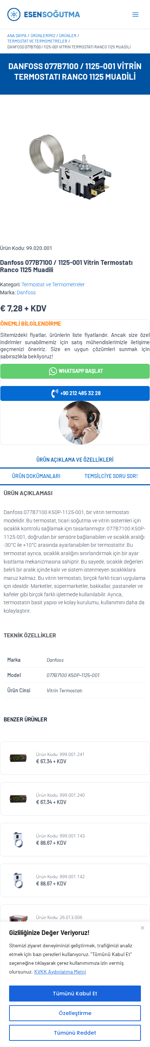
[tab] (75, 460)
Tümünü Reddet (75, 1032)
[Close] (142, 927)
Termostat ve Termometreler (53, 284)
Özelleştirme (75, 1013)
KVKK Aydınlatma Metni (60, 971)
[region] (75, 984)
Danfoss (26, 292)
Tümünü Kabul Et (75, 993)
